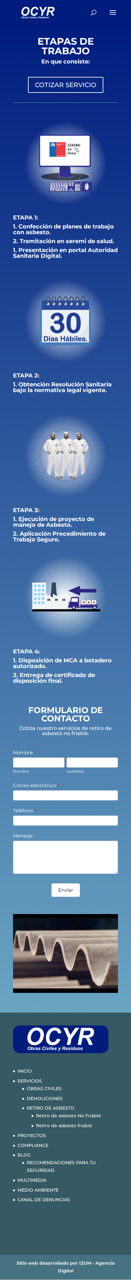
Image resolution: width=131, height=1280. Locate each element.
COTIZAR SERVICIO (65, 85)
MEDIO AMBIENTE (38, 1190)
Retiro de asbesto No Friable (68, 1116)
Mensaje (23, 836)
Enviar (65, 890)
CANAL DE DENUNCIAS (43, 1199)
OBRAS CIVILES (44, 1088)
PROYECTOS (31, 1135)
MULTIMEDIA (31, 1180)
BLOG (24, 1155)
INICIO (24, 1071)
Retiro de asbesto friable (64, 1125)
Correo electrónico (36, 785)
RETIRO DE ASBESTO (50, 1108)
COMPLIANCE (32, 1145)
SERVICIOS (29, 1081)
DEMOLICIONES (45, 1098)
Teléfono (25, 810)
